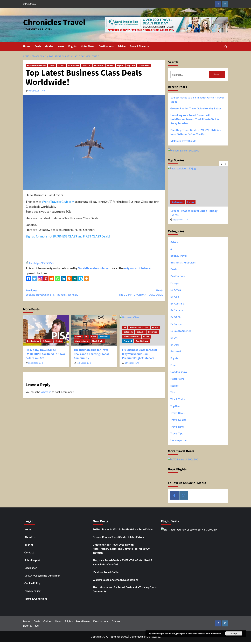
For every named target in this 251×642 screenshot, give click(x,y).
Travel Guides (178, 419)
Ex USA (110, 65)
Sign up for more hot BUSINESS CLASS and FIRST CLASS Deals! (68, 236)
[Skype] (80, 278)
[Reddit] (51, 278)
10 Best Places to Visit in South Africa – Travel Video (197, 99)
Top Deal (131, 65)
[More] (86, 278)
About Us (30, 537)
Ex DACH (86, 65)
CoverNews (136, 636)
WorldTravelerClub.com (58, 201)
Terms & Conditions (35, 598)
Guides (49, 46)
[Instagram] (40, 278)
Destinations (106, 46)
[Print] (69, 278)
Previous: (52, 293)
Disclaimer (30, 567)
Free (173, 365)
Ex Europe (98, 65)
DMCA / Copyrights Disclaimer (42, 575)
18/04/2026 (81, 363)
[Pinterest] (45, 278)
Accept (233, 633)
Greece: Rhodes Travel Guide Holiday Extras (195, 108)
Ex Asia (61, 65)
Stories (174, 385)
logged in (46, 391)
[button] (226, 46)
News (61, 46)
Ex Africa (175, 289)
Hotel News (87, 46)
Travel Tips (176, 433)
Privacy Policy (32, 590)
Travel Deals (144, 65)
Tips (172, 392)
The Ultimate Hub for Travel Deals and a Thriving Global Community (91, 354)
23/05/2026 (33, 363)
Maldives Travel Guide (183, 140)
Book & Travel (138, 46)
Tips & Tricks (97, 341)
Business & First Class (36, 65)
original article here (137, 268)
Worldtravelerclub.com (94, 268)
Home (26, 46)
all (86, 336)
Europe (190, 202)
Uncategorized (178, 440)
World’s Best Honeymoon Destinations (115, 579)
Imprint (28, 544)
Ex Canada (128, 331)
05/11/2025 (34, 90)
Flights (72, 46)
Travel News (177, 426)
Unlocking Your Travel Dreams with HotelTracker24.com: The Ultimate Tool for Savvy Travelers (195, 119)
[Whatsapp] (57, 278)
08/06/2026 (178, 219)
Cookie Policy (32, 583)
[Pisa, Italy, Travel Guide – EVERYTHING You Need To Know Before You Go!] (46, 330)
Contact (29, 552)
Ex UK (173, 337)
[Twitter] (34, 278)
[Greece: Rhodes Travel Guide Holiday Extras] (198, 186)
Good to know (81, 341)
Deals (37, 46)
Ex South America (131, 336)
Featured (104, 336)
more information (213, 633)
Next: (141, 293)
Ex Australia (73, 65)
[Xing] (75, 278)
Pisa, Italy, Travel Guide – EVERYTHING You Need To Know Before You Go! (45, 354)
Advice (122, 46)
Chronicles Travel (54, 22)
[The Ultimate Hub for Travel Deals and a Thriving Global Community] (94, 330)
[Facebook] (28, 278)
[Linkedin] (63, 278)
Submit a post (32, 560)
